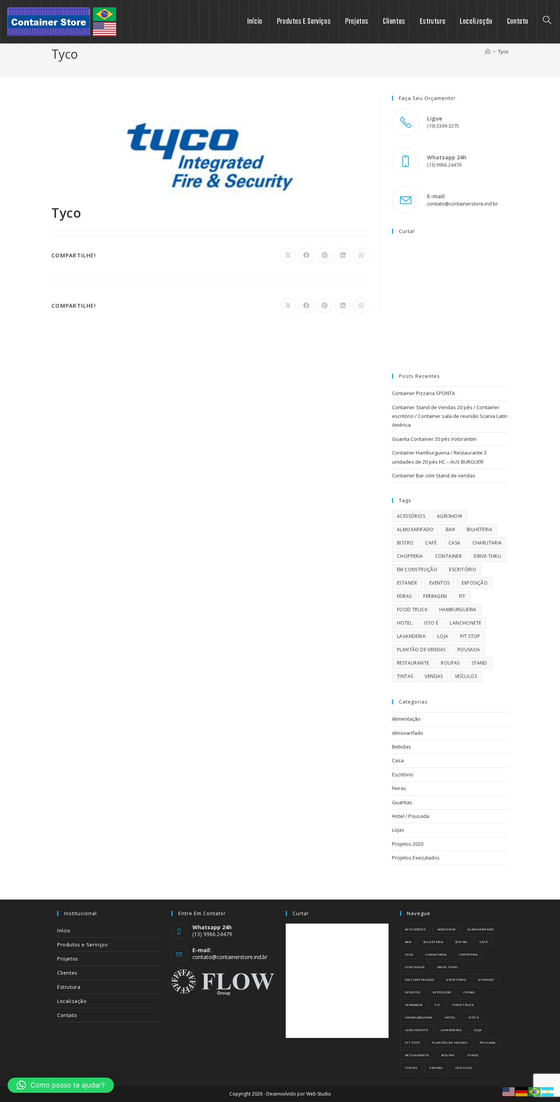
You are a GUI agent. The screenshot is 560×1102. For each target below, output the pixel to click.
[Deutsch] (521, 1091)
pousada (469, 649)
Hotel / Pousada (410, 816)
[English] (508, 1091)
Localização (72, 1001)
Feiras (399, 788)
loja (442, 636)
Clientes (67, 972)
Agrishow (449, 516)
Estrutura (68, 986)
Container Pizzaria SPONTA (423, 393)
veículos (466, 676)
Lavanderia (411, 636)
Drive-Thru (487, 556)
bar (450, 529)
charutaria (487, 543)
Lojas (398, 829)
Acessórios (411, 516)
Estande (407, 583)
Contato (67, 1015)
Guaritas (402, 802)
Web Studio (318, 1094)
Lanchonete (465, 623)
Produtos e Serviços (82, 944)
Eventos (439, 583)
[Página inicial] (487, 51)
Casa (454, 543)
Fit (462, 596)
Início (63, 930)
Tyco (503, 51)
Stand (479, 663)
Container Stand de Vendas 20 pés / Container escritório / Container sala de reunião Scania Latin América (449, 416)
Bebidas (401, 746)
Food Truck (412, 609)
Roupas (450, 663)
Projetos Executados (416, 857)
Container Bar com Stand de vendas (433, 475)
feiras (404, 596)
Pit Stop (470, 636)
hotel (404, 623)
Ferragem (435, 596)
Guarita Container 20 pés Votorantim (434, 438)
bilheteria (479, 529)
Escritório (462, 569)
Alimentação (406, 718)
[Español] (547, 1091)
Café (431, 543)
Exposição (475, 583)
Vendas (434, 676)
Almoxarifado (415, 529)
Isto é (431, 623)
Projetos (67, 958)
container (448, 556)
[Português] (534, 1091)
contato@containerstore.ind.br (462, 203)
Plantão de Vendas (421, 649)
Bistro (405, 543)
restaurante (413, 663)
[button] (61, 1085)
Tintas (405, 676)
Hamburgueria (458, 609)
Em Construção (417, 569)
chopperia (410, 556)
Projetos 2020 (407, 843)
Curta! (407, 231)
